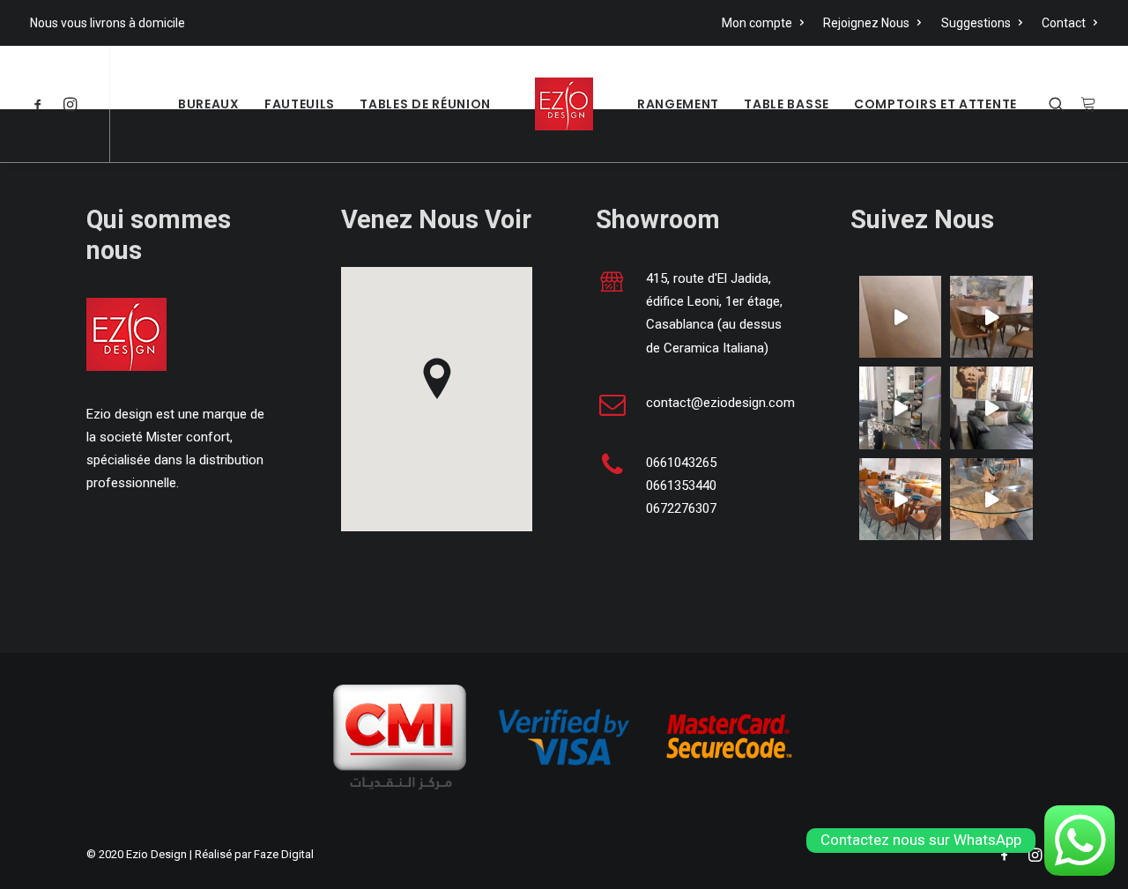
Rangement (678, 104)
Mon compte (757, 23)
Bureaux (209, 104)
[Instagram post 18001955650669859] (991, 499)
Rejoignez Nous (866, 23)
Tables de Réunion (425, 104)
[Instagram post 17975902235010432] (991, 317)
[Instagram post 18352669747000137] (900, 499)
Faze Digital (284, 854)
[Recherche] (1060, 104)
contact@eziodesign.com (720, 403)
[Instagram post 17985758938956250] (900, 317)
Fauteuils (299, 104)
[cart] (1085, 104)
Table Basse (786, 104)
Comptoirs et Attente (935, 104)
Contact (1064, 23)
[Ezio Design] (564, 104)
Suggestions (976, 23)
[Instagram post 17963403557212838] (991, 407)
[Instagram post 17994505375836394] (900, 407)
